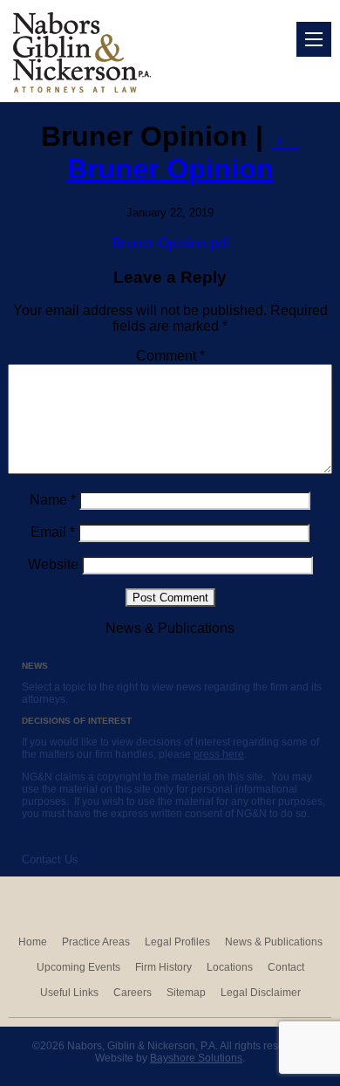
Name (53, 499)
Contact (286, 967)
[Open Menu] (313, 39)
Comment (170, 355)
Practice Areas (96, 942)
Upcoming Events (78, 967)
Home (32, 942)
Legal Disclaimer (261, 992)
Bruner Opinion (183, 152)
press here (219, 754)
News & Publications (274, 942)
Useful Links (69, 992)
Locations (230, 967)
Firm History (163, 967)
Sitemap (186, 992)
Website (53, 564)
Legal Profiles (177, 942)
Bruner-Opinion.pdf (170, 243)
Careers (132, 992)
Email (53, 532)
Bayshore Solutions (196, 1058)
